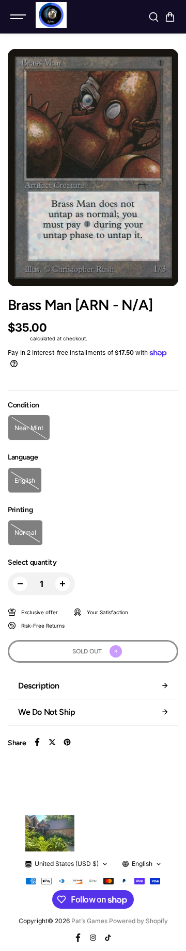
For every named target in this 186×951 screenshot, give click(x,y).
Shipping (18, 338)
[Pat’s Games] (51, 15)
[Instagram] (93, 937)
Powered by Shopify (138, 921)
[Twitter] (52, 742)
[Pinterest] (67, 742)
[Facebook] (37, 742)
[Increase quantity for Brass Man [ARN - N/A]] (62, 584)
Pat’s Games (89, 921)
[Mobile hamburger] (19, 17)
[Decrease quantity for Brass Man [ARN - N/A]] (20, 584)
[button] (170, 17)
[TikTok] (108, 937)
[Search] (153, 17)
